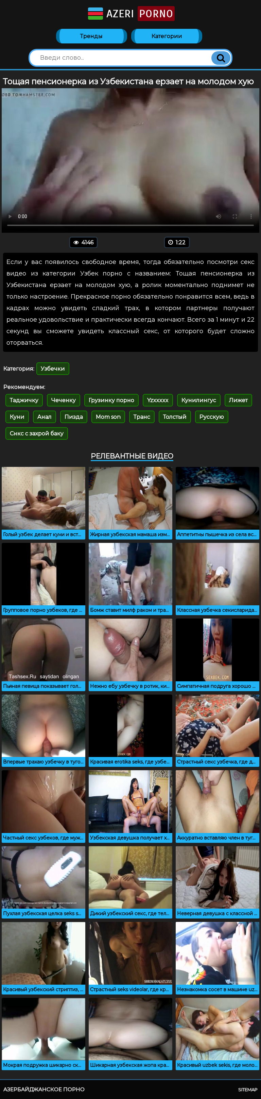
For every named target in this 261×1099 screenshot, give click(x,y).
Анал (44, 417)
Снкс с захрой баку (37, 433)
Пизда (74, 417)
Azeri (138, 13)
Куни (17, 417)
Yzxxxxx (158, 400)
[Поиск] (220, 58)
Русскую (211, 417)
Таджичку (24, 400)
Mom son (108, 417)
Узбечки (53, 368)
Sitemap (248, 1089)
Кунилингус (198, 400)
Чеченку (63, 400)
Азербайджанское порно (44, 1089)
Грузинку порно (111, 400)
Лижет (238, 400)
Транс (142, 417)
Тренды (91, 36)
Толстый (175, 417)
